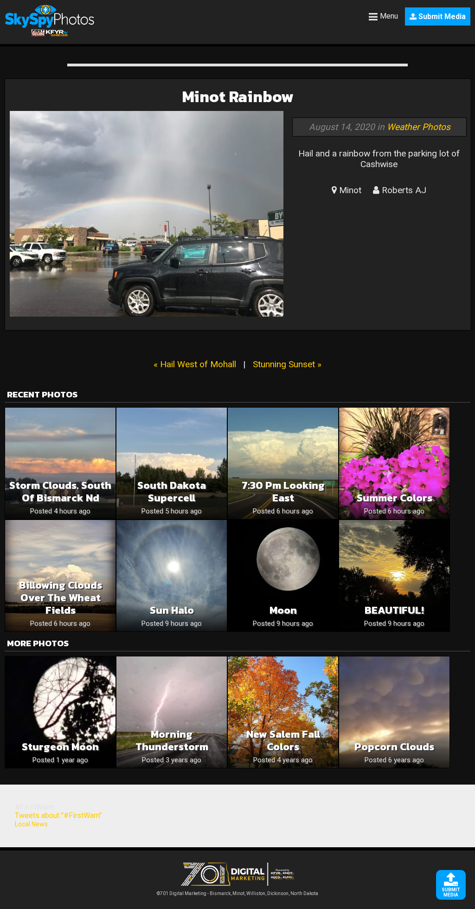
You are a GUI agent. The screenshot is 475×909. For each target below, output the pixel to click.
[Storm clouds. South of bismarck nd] (60, 463)
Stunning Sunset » (287, 364)
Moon (283, 610)
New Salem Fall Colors (283, 740)
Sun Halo (172, 610)
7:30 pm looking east (283, 491)
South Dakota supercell (171, 491)
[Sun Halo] (171, 575)
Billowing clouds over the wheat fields (60, 598)
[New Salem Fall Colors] (283, 712)
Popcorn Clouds (394, 746)
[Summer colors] (394, 463)
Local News (31, 824)
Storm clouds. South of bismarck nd (60, 491)
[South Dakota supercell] (171, 463)
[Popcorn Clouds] (394, 712)
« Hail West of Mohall (195, 364)
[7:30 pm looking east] (283, 463)
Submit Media (441, 16)
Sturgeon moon (60, 746)
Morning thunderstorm (171, 740)
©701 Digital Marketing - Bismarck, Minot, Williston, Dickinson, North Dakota (237, 893)
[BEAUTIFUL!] (394, 575)
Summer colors (394, 498)
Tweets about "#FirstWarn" (58, 815)
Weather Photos (418, 127)
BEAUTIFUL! (394, 610)
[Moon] (283, 575)
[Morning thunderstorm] (171, 712)
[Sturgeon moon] (60, 712)
